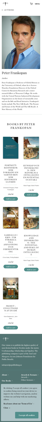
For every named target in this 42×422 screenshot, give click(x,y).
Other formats (27, 380)
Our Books (6, 380)
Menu (37, 4)
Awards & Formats (29, 375)
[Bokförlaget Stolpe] (5, 4)
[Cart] (31, 4)
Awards (24, 377)
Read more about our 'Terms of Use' (18, 403)
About (4, 375)
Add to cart (10, 198)
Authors (9, 10)
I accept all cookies (27, 415)
